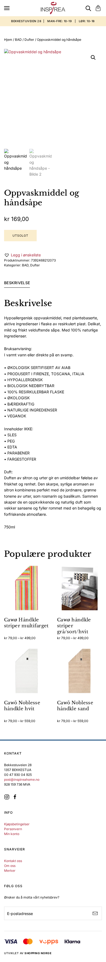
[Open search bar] (88, 8)
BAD (18, 40)
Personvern (13, 829)
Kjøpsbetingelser (17, 824)
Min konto (11, 834)
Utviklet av (27, 953)
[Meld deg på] (95, 913)
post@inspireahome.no (21, 779)
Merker (9, 871)
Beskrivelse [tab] (17, 282)
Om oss (9, 866)
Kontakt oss (13, 861)
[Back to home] (53, 8)
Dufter (29, 40)
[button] (7, 8)
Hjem (8, 40)
